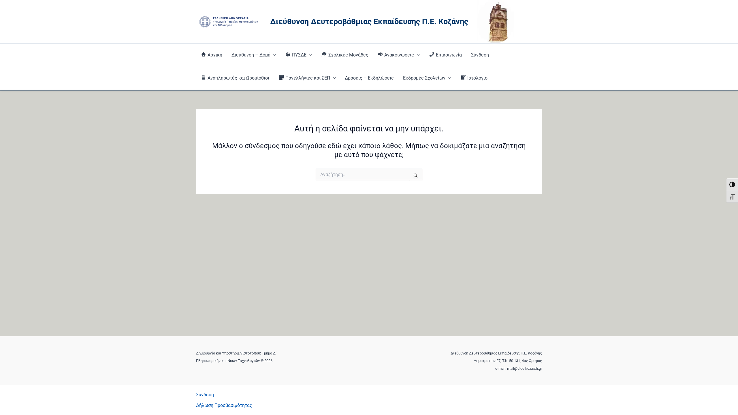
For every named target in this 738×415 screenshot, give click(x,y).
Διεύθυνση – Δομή (250, 55)
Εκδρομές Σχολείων (424, 78)
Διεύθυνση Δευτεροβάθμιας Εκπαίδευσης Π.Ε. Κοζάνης (369, 21)
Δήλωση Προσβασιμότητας (224, 405)
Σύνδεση (480, 55)
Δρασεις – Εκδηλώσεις (369, 78)
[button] (273, 55)
